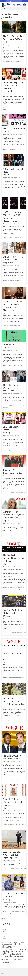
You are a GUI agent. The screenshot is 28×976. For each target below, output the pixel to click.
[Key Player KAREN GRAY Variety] (14, 119)
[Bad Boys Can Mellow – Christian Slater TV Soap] (14, 601)
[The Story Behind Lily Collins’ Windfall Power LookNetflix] (14, 27)
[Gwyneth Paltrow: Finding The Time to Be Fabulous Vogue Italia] (14, 790)
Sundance (20, 961)
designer (17, 61)
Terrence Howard (14, 963)
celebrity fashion (13, 61)
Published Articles (14, 47)
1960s (5, 942)
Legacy (9, 350)
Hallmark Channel (6, 913)
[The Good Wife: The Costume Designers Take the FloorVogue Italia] (14, 546)
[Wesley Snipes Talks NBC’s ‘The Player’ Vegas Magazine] (14, 839)
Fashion (23, 405)
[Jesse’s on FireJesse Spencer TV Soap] (14, 461)
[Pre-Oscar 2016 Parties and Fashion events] (14, 739)
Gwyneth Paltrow (9, 825)
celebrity (8, 61)
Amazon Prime (6, 325)
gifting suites (15, 954)
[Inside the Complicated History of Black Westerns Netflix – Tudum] (14, 73)
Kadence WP (3, 973)
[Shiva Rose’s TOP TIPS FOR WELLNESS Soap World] (14, 247)
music (4, 407)
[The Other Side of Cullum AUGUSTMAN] (14, 376)
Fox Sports (23, 911)
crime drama (3, 949)
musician (6, 407)
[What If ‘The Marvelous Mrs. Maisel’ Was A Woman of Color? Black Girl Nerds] (14, 292)
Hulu (23, 956)
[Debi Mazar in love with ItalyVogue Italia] (14, 644)
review (18, 365)
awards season (17, 942)
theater (23, 365)
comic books (12, 719)
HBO (13, 237)
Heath (23, 280)
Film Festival (19, 953)
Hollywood (19, 107)
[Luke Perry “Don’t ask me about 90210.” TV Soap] (14, 882)
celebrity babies (11, 946)
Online (9, 47)
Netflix (23, 107)
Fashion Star (8, 450)
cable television (4, 944)
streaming (15, 961)
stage (21, 365)
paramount (15, 959)
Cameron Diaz (9, 944)
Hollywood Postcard (21, 589)
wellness (4, 282)
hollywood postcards (20, 677)
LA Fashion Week (10, 958)
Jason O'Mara (3, 958)
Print (11, 134)
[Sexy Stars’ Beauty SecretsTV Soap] (14, 417)
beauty (22, 942)
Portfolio (12, 350)
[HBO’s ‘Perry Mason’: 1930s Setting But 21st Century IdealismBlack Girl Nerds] (14, 203)
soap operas (9, 961)
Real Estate (3, 961)
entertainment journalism (13, 107)
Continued (5, 57)
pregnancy (20, 959)
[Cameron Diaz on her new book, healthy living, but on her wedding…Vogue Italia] (14, 502)
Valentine (23, 963)
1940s (2, 942)
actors (5, 107)
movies (16, 958)
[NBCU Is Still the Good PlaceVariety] (14, 159)
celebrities (5, 61)
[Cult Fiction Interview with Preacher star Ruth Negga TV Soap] (14, 689)
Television (4, 109)
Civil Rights (16, 948)
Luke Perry (15, 913)
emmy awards (15, 632)
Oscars (24, 779)
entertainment (6, 365)
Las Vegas (20, 868)
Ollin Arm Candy (4, 959)
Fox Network (3, 954)
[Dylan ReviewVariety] (14, 335)
